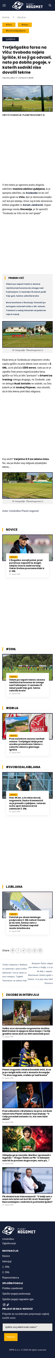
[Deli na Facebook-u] (18, 950)
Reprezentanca (10, 1277)
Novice (22, 17)
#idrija (25, 24)
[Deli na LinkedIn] (40, 950)
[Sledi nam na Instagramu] (4, 1305)
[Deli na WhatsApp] (12, 950)
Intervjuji (6, 1261)
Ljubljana (10, 39)
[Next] (52, 558)
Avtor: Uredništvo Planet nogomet (20, 511)
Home (5, 17)
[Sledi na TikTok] (8, 1305)
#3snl (9, 24)
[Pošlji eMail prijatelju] (29, 950)
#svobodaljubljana (15, 30)
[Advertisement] (27, 150)
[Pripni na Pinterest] (34, 950)
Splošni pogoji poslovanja (16, 1293)
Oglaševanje (9, 1243)
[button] (4, 5)
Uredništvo (8, 1239)
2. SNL (6, 1272)
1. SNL (6, 1267)
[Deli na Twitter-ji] (23, 950)
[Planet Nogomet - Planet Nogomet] (27, 5)
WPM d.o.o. (14, 1350)
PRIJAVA (11, 1337)
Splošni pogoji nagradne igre (18, 1299)
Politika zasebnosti (12, 1288)
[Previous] (3, 558)
